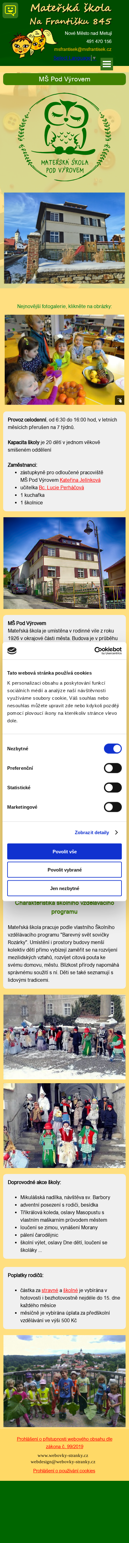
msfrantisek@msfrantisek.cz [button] (82, 49)
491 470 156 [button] (98, 41)
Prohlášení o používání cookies (64, 1470)
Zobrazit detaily (92, 832)
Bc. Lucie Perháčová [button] (61, 488)
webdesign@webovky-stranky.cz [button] (63, 1461)
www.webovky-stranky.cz (63, 1455)
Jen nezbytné (64, 888)
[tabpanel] (64, 79)
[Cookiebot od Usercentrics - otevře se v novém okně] (94, 651)
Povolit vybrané (65, 869)
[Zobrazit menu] (107, 64)
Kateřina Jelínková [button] (80, 480)
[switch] (113, 768)
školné (70, 1290)
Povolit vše (65, 851)
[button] (51, 49)
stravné (50, 1290)
